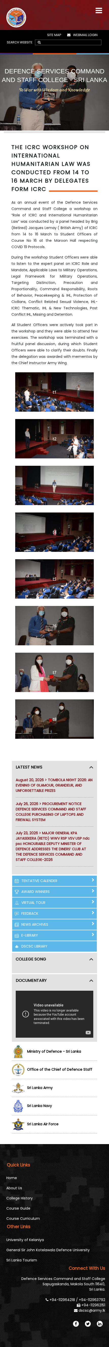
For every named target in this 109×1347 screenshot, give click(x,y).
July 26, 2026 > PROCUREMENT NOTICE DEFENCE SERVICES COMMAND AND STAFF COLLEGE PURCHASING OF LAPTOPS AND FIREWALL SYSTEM (51, 811)
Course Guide (18, 1208)
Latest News (29, 767)
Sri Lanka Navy (39, 1105)
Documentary (31, 980)
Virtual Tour (33, 902)
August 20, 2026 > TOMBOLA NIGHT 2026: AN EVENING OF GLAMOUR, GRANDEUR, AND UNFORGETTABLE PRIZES (54, 785)
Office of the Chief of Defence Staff (59, 1069)
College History (19, 1198)
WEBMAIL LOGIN (85, 35)
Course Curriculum (23, 1218)
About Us (14, 1188)
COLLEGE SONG (31, 959)
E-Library (29, 935)
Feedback (29, 913)
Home (11, 1177)
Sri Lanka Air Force (43, 1124)
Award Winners (35, 891)
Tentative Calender (39, 880)
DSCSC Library (34, 946)
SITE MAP (54, 35)
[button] (99, 8)
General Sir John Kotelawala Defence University (48, 1250)
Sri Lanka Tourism (21, 1260)
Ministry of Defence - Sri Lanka (54, 1051)
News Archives (34, 924)
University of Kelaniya (25, 1239)
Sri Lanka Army (40, 1087)
